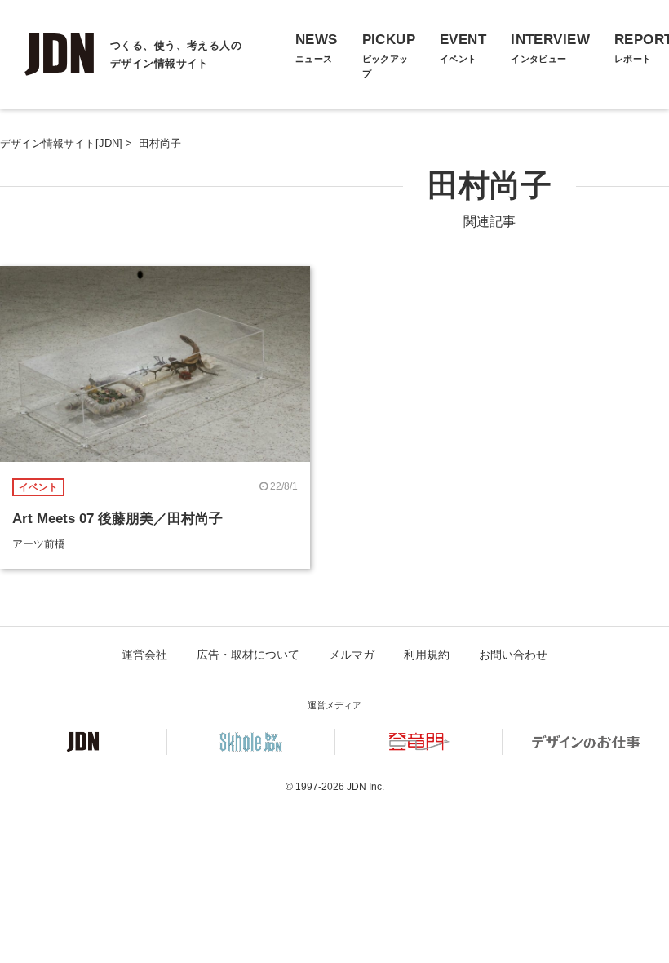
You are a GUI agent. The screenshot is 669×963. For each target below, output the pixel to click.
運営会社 (144, 654)
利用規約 (427, 654)
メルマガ (351, 654)
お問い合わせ (513, 654)
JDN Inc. (365, 786)
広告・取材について (248, 654)
